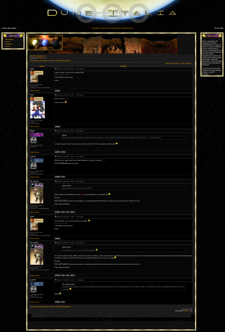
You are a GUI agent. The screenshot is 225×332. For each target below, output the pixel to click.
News (7, 42)
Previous (40, 58)
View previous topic (172, 63)
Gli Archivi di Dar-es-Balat (118, 28)
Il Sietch (51, 61)
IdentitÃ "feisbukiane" (38, 56)
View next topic (186, 63)
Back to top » (35, 91)
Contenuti (8, 44)
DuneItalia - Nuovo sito (100, 28)
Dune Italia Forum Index (38, 61)
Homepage (9, 39)
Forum (131, 28)
